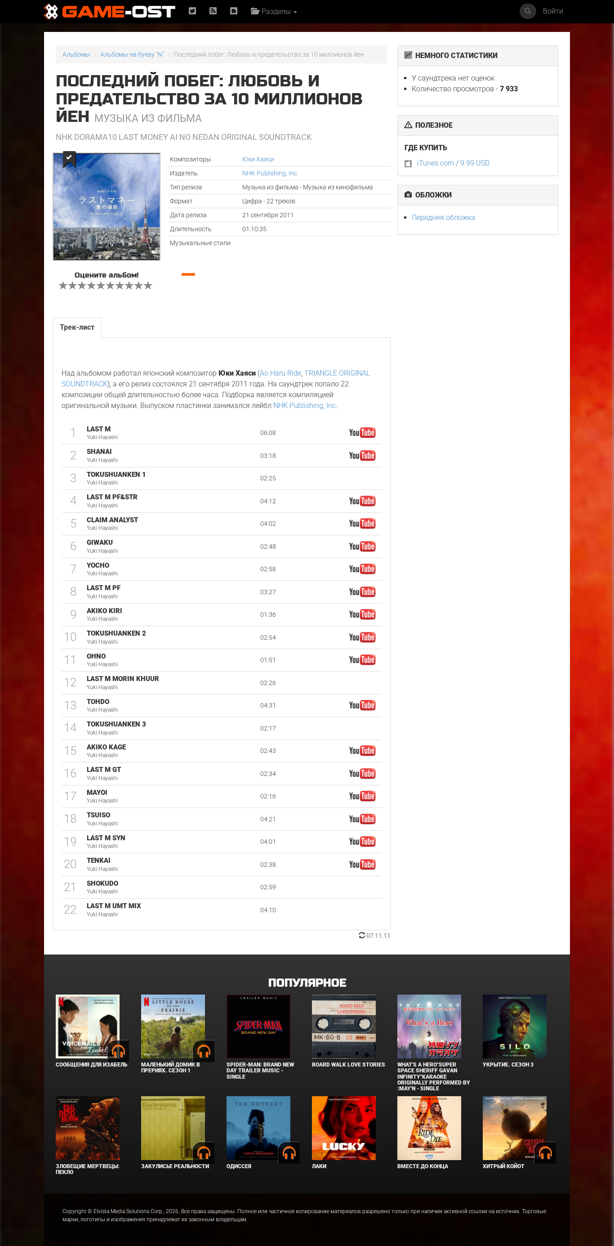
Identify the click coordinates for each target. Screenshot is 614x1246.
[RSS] (213, 11)
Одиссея (239, 1166)
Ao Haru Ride (280, 373)
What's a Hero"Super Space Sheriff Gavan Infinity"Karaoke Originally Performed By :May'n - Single (433, 1077)
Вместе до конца (422, 1166)
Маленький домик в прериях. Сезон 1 (170, 1068)
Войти (553, 11)
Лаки (319, 1166)
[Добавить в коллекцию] (68, 159)
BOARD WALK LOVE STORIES (348, 1065)
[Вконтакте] (233, 11)
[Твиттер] (192, 11)
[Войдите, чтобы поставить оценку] (63, 286)
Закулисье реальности (175, 1166)
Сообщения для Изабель (91, 1065)
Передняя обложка (443, 217)
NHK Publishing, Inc (269, 173)
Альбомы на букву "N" (132, 54)
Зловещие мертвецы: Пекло (88, 1169)
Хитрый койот (504, 1166)
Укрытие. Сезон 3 (508, 1065)
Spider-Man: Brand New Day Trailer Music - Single (260, 1071)
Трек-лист (77, 327)
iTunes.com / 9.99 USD (453, 163)
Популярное (307, 983)
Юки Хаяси (258, 159)
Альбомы (76, 54)
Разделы (275, 11)
